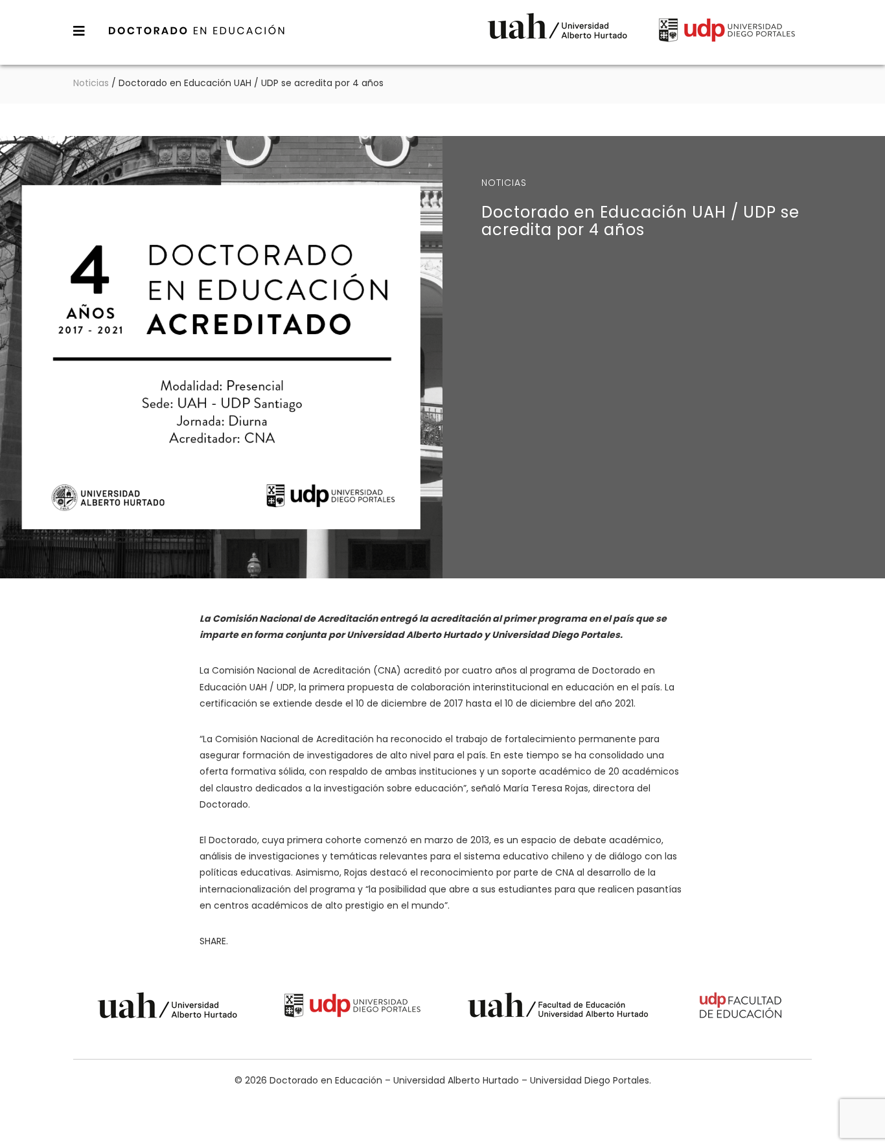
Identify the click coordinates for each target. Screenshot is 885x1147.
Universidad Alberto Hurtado (557, 32)
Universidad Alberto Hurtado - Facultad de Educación (558, 1007)
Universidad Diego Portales (727, 32)
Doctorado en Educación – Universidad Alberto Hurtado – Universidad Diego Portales (197, 30)
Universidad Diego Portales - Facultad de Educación (741, 1007)
